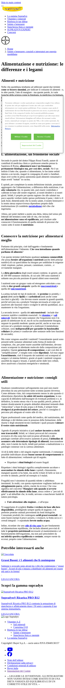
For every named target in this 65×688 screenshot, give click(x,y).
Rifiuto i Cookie (21, 137)
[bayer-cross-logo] (5, 43)
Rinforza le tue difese (17, 21)
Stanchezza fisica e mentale (20, 27)
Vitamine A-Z (13, 622)
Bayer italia (12, 668)
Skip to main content (11, 2)
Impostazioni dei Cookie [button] (19, 671)
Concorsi (11, 32)
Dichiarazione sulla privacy (20, 663)
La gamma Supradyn (17, 16)
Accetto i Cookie (44, 137)
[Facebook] (9, 655)
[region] (32, 124)
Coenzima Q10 (20, 627)
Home (10, 49)
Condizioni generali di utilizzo (21, 665)
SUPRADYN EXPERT (19, 29)
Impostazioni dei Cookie (31, 145)
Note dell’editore (15, 660)
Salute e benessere (16, 24)
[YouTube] (10, 650)
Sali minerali (19, 624)
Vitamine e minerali (16, 19)
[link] (32, 566)
